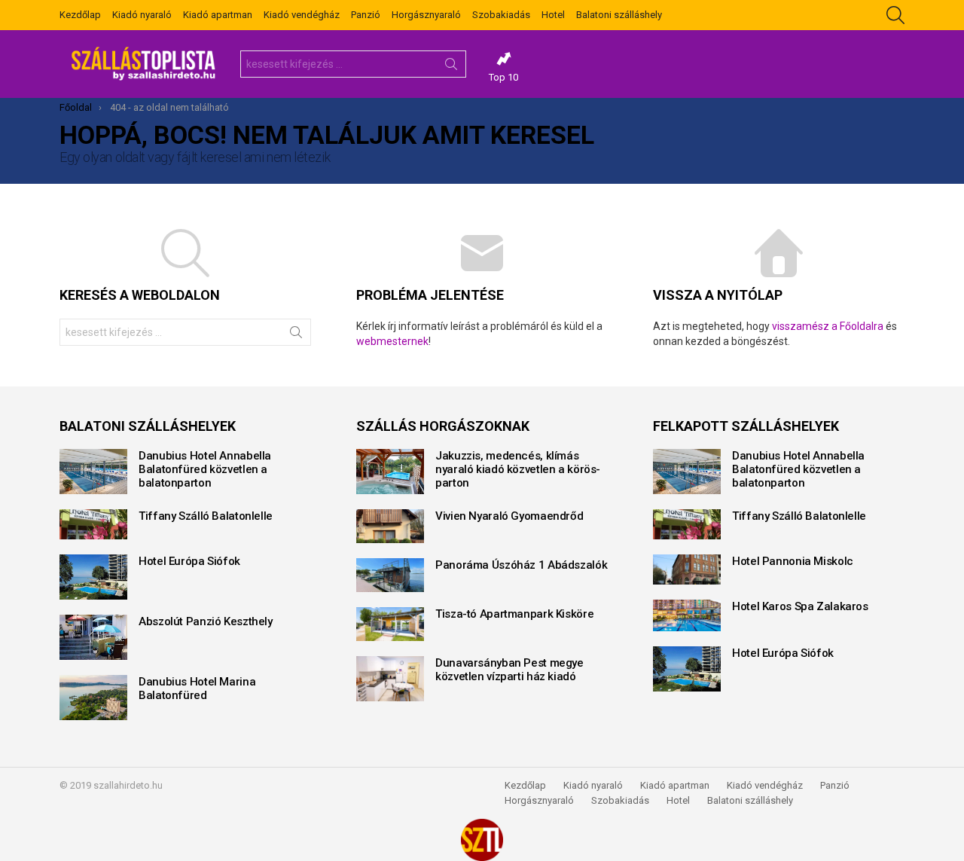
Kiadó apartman (217, 14)
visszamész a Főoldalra (827, 326)
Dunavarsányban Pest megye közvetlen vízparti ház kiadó (509, 669)
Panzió (365, 14)
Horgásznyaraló (426, 14)
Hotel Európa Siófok (189, 561)
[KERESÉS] (895, 15)
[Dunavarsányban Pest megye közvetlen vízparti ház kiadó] (390, 678)
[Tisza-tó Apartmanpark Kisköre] (390, 624)
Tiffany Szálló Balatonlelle (206, 516)
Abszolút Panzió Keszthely (206, 621)
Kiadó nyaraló (142, 14)
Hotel (553, 14)
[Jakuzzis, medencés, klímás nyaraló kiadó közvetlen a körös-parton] (390, 471)
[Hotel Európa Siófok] (93, 577)
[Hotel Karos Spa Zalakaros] (687, 615)
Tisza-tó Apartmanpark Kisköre (514, 614)
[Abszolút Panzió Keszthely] (93, 637)
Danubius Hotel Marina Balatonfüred (197, 688)
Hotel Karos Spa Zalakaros (800, 606)
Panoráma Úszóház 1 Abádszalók (521, 565)
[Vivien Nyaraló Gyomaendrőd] (390, 526)
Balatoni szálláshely (619, 14)
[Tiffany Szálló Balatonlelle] (93, 524)
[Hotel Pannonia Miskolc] (687, 569)
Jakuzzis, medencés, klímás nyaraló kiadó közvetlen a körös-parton (517, 469)
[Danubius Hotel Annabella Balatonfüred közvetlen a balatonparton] (93, 471)
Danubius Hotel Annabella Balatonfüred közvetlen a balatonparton (205, 469)
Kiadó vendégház (302, 14)
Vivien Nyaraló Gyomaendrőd (509, 516)
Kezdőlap (80, 14)
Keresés (451, 67)
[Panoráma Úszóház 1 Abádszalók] (390, 575)
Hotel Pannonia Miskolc (792, 561)
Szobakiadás (501, 14)
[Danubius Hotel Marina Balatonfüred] (93, 697)
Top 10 (503, 77)
